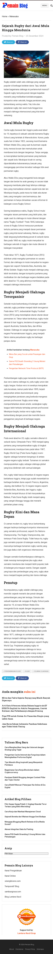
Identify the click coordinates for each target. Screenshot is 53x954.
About (11, 949)
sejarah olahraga (41, 671)
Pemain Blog (17, 36)
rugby (27, 671)
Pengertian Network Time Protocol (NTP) (26, 368)
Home (4, 16)
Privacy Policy (30, 949)
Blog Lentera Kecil (13, 897)
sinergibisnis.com (13, 881)
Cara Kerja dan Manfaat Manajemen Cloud (23, 812)
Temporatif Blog (12, 886)
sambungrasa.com (13, 891)
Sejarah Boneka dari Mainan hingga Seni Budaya (25, 817)
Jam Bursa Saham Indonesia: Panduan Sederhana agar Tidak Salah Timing (24, 725)
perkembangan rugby (12, 671)
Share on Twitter (9, 42)
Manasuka (14, 16)
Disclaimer (19, 949)
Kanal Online (10, 876)
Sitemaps (40, 949)
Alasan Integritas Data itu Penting (19, 829)
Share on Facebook (23, 42)
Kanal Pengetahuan (13, 870)
